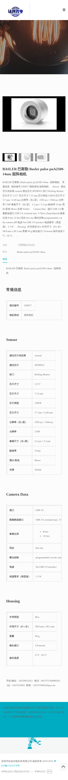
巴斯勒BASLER (26, 245)
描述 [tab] (5, 259)
